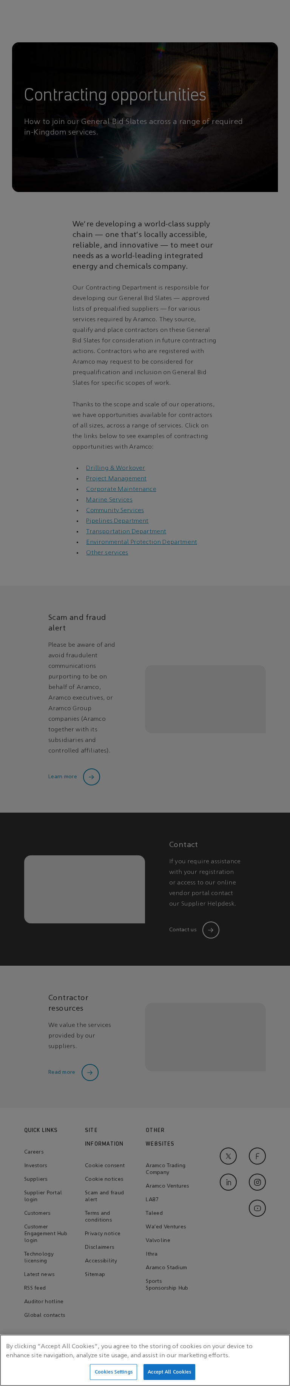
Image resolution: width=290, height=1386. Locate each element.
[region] (145, 1360)
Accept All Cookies (169, 1372)
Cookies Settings (114, 1372)
